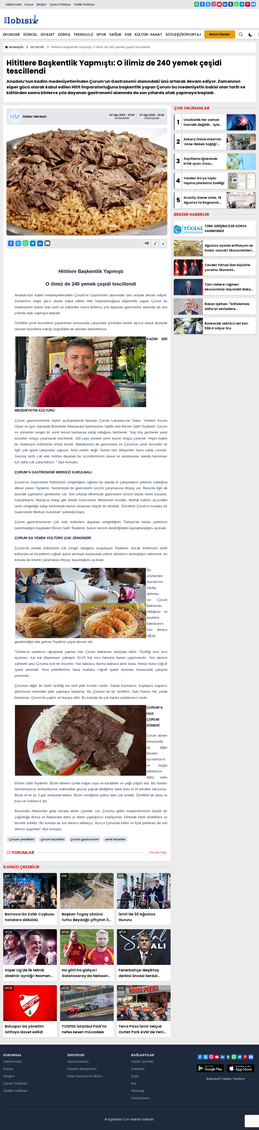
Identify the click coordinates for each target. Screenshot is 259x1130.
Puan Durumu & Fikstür (85, 1076)
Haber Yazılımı (233, 1078)
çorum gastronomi (85, 839)
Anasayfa (16, 47)
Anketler (138, 1069)
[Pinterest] (247, 4)
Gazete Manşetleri (82, 1069)
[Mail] (47, 243)
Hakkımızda (13, 4)
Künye (29, 4)
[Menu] (241, 34)
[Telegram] (242, 4)
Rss (133, 1083)
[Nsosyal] (253, 4)
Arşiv (135, 1076)
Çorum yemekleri (21, 839)
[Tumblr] (230, 4)
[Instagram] (213, 4)
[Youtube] (219, 4)
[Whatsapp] (236, 4)
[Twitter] (208, 4)
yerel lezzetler (115, 839)
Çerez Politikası (60, 4)
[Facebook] (202, 4)
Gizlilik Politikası (84, 4)
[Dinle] (147, 243)
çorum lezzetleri (52, 839)
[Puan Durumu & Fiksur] (196, 4)
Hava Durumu (78, 1061)
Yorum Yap (157, 852)
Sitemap (137, 1090)
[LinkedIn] (225, 4)
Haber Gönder (142, 1061)
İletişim (42, 4)
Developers (140, 1098)
